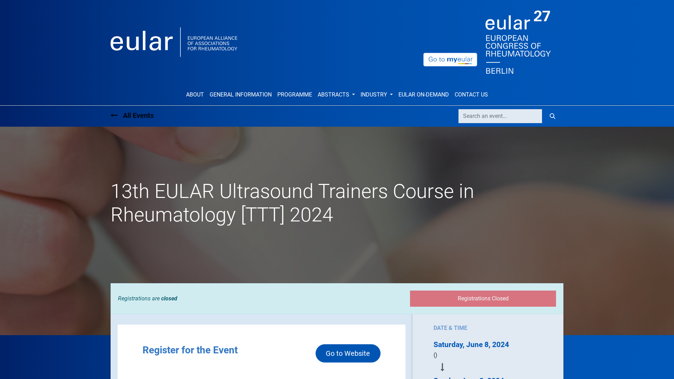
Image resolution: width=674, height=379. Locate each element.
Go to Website (348, 353)
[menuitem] (195, 95)
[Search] (552, 116)
